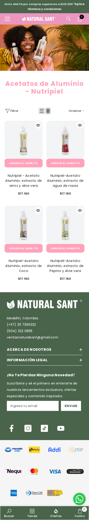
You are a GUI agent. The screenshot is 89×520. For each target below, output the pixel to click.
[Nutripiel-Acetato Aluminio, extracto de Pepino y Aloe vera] (65, 225)
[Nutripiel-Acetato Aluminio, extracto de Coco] (24, 225)
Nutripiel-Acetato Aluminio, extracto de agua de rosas (65, 180)
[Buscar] (68, 19)
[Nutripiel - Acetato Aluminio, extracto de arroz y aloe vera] (24, 140)
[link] (14, 449)
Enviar (71, 406)
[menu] (7, 19)
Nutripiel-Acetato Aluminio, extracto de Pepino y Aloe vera (65, 266)
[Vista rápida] (38, 125)
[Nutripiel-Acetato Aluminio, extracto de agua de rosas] (65, 140)
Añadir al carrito (23, 163)
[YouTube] (60, 428)
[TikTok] (44, 428)
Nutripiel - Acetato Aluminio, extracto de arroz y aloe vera (23, 180)
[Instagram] (27, 428)
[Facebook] (11, 428)
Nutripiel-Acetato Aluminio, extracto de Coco (23, 266)
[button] (42, 111)
